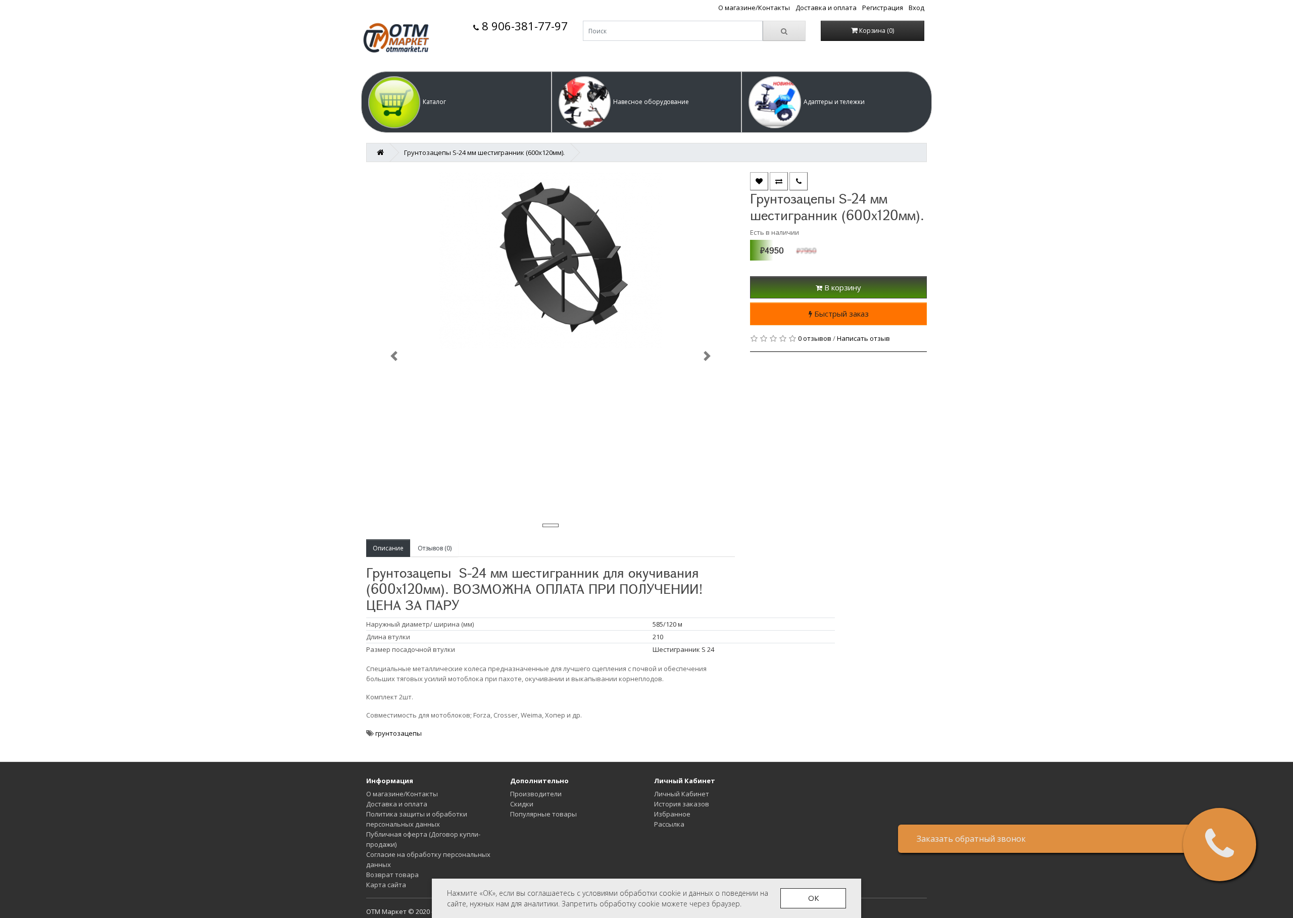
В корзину (841, 287)
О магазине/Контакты (754, 7)
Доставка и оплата (826, 7)
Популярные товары (543, 814)
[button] (456, 102)
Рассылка (669, 824)
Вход (916, 7)
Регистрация (882, 7)
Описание (388, 548)
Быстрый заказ (840, 314)
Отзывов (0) (435, 548)
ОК (813, 898)
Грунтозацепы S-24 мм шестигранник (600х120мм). (484, 152)
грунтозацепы (398, 733)
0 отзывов (814, 338)
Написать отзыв (863, 338)
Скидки (521, 803)
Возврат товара (392, 874)
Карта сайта (386, 884)
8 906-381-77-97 (523, 26)
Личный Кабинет (681, 793)
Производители (536, 793)
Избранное (672, 814)
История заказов (681, 803)
